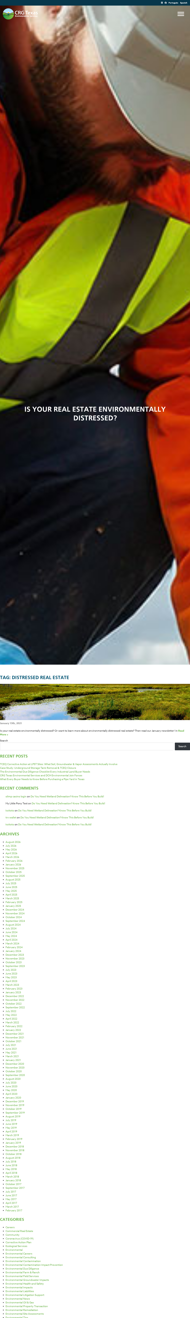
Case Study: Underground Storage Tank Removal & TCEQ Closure (38, 768)
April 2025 (11, 895)
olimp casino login (16, 796)
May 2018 (11, 1169)
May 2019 (11, 1128)
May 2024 (11, 936)
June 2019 (11, 1124)
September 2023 (15, 966)
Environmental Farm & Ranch (23, 1272)
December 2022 (15, 996)
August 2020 (13, 1079)
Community (12, 1235)
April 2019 (11, 1131)
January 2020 (13, 1098)
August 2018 (13, 1158)
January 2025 (13, 906)
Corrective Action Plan (18, 1242)
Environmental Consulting (21, 1257)
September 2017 (15, 1188)
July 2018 (11, 1162)
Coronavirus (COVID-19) (20, 1239)
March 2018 (12, 1177)
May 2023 (11, 977)
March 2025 (12, 898)
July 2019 (11, 1120)
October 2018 (14, 1154)
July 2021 (11, 1045)
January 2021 (13, 1060)
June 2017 (11, 1195)
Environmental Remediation (22, 1310)
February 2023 (14, 989)
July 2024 (11, 928)
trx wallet (11, 817)
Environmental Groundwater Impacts (27, 1280)
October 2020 (14, 1071)
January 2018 (13, 1180)
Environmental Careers (19, 1254)
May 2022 (11, 1015)
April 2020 (11, 1094)
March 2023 (12, 985)
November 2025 (15, 868)
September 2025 (15, 876)
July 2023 (11, 970)
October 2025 (14, 872)
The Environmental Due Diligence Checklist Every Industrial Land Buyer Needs (45, 772)
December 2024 (15, 910)
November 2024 (15, 913)
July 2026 (11, 846)
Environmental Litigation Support (25, 1295)
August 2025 (13, 880)
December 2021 (15, 1034)
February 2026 (14, 861)
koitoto (10, 811)
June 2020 (11, 1086)
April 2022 (11, 1019)
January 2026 (13, 865)
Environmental (14, 1250)
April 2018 (11, 1173)
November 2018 (15, 1150)
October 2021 (13, 1041)
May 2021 (11, 1053)
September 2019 (15, 1113)
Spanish (183, 2)
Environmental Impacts (19, 1287)
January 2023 (13, 992)
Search (4, 741)
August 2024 (13, 925)
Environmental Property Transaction (27, 1306)
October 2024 (14, 917)
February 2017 (14, 1210)
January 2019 (13, 1143)
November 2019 (15, 1105)
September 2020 (15, 1075)
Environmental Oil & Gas (20, 1302)
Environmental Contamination (23, 1261)
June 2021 (11, 1049)
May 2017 (11, 1199)
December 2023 (15, 955)
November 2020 (15, 1068)
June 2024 (12, 932)
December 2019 (15, 1101)
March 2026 (12, 857)
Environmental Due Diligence (22, 1269)
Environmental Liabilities (20, 1291)
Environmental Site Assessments (25, 1314)
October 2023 (14, 962)
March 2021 (12, 1056)
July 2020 (11, 1083)
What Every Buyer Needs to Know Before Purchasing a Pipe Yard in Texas (42, 779)
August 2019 (13, 1116)
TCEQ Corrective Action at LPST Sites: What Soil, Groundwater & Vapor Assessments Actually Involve (58, 764)
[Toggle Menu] (180, 14)
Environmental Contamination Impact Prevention (34, 1265)
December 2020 (15, 1064)
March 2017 (12, 1207)
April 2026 (11, 853)
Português (173, 2)
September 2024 (15, 921)
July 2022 (11, 1011)
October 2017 (13, 1184)
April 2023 (11, 981)
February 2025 (14, 902)
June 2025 (11, 887)
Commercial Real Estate (19, 1231)
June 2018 (11, 1165)
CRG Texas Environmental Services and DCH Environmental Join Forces (41, 775)
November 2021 (15, 1038)
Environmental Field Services (22, 1276)
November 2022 (15, 1000)
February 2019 (14, 1139)
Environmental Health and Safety (25, 1284)
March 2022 (12, 1022)
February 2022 (14, 1026)
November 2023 (15, 959)
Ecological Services (16, 1246)
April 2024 (12, 940)
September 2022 (15, 1007)
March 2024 (12, 944)
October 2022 (14, 1004)
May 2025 (11, 891)
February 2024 (14, 947)
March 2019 (12, 1135)
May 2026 (11, 850)
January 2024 (13, 951)
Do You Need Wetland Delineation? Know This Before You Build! (67, 796)
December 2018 (15, 1147)
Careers (10, 1227)
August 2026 (13, 842)
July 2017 (11, 1192)
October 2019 (14, 1109)
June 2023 (11, 974)
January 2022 (13, 1030)
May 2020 (11, 1090)
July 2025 (11, 883)
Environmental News (18, 1299)
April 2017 (11, 1203)
